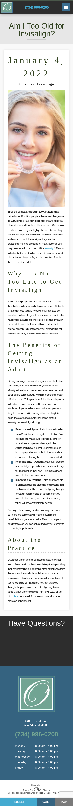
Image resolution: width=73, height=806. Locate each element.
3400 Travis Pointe (36, 723)
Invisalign (49, 248)
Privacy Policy (58, 793)
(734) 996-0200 (37, 7)
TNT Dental (44, 793)
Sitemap (46, 790)
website (15, 596)
